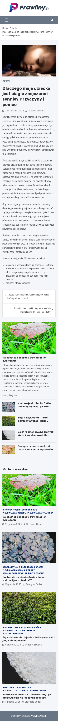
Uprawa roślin (37, 691)
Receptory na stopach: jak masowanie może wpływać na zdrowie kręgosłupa (36, 449)
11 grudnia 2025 (13, 584)
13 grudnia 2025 (13, 524)
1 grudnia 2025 (12, 701)
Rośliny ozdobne (34, 573)
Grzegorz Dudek (36, 110)
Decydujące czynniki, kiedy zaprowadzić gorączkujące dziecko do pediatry (32, 310)
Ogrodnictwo (29, 510)
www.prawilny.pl (39, 716)
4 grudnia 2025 (13, 644)
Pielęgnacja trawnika (40, 513)
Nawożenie (8, 688)
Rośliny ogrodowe (12, 573)
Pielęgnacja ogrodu (14, 513)
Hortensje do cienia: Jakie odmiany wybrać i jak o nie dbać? (34, 406)
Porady (30, 570)
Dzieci (6, 81)
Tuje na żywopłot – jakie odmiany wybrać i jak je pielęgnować (33, 420)
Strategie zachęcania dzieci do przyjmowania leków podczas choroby (28, 296)
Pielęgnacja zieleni (13, 630)
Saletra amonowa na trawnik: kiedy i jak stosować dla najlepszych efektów (36, 435)
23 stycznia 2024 (14, 110)
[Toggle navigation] (6, 20)
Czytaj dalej (7, 395)
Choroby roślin (11, 510)
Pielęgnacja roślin (13, 570)
